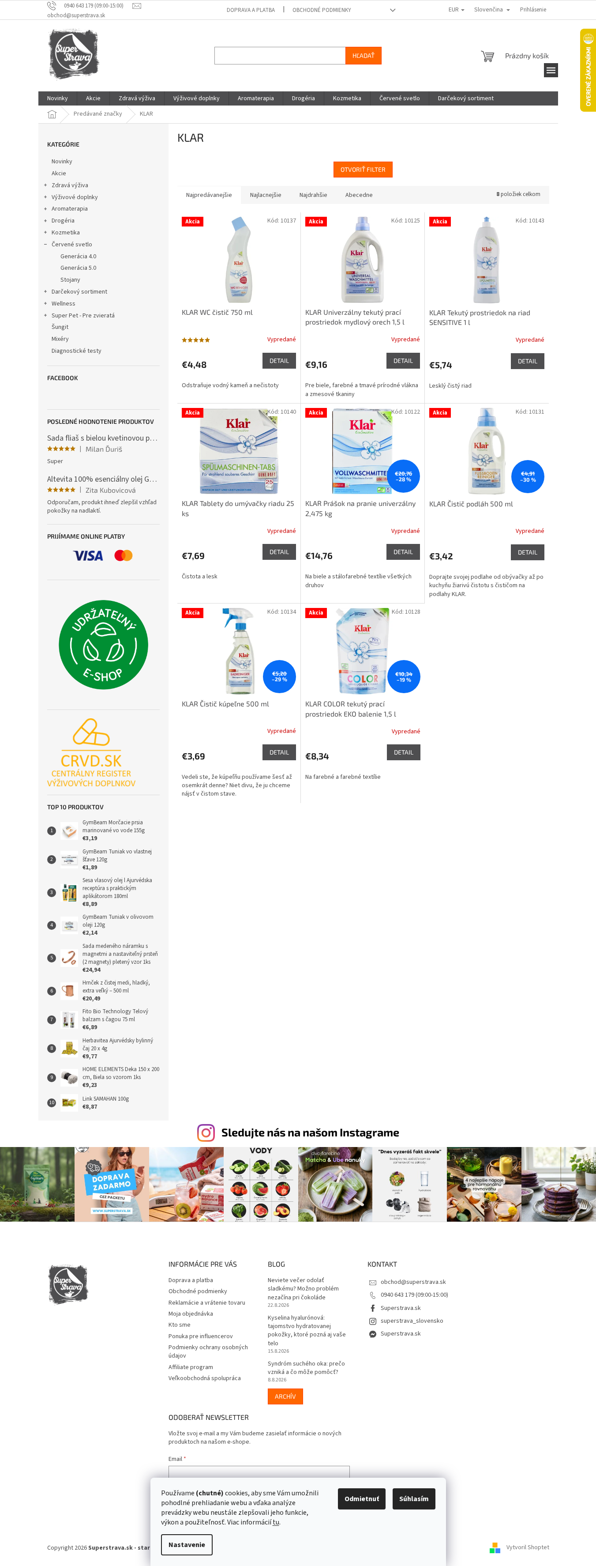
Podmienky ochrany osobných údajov (208, 1351)
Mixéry (60, 339)
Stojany (70, 279)
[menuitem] (57, 98)
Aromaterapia (70, 208)
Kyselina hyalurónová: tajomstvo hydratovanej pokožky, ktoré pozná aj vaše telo (307, 1331)
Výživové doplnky (75, 197)
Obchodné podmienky (321, 10)
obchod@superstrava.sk (413, 1282)
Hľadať (363, 55)
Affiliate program (191, 1367)
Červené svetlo (72, 244)
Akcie (59, 173)
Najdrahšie (313, 195)
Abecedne (359, 195)
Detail (279, 360)
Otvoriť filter (363, 169)
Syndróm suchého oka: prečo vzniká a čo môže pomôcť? (306, 1368)
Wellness (63, 303)
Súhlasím (414, 1499)
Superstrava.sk (401, 1308)
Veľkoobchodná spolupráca (205, 1378)
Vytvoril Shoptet (527, 1547)
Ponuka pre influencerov (201, 1336)
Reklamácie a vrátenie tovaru (207, 1302)
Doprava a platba (251, 10)
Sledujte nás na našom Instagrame (310, 1132)
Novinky (62, 161)
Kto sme (180, 1325)
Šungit (60, 327)
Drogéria (63, 220)
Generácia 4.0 (78, 256)
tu (276, 1522)
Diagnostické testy (76, 351)
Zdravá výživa (70, 185)
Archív (285, 1396)
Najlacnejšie (265, 195)
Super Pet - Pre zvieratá (83, 315)
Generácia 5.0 (78, 268)
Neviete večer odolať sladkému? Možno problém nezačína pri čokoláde (303, 1289)
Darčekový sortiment (79, 291)
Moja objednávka (191, 1313)
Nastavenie (187, 1545)
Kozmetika (66, 232)
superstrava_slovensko (412, 1321)
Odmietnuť (362, 1499)
